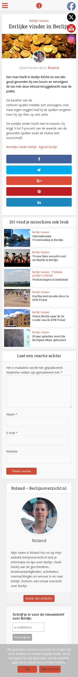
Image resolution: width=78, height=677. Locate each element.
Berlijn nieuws (39, 21)
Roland (53, 67)
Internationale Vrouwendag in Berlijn (47, 238)
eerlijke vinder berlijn (22, 147)
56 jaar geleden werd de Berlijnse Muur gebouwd (49, 338)
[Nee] (65, 660)
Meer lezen (49, 669)
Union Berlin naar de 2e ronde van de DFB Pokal (48, 318)
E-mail (12, 433)
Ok (27, 669)
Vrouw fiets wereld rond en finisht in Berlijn (49, 258)
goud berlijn (49, 147)
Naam (12, 414)
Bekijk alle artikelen (39, 598)
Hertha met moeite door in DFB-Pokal (50, 298)
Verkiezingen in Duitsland (50, 279)
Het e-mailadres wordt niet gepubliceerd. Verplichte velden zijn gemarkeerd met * (34, 370)
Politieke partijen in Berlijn (47, 273)
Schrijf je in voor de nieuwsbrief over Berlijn (38, 616)
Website (12, 451)
